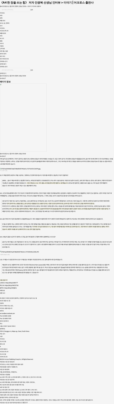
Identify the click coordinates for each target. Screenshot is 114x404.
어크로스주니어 (4, 31)
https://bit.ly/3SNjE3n (10, 288)
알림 (1, 41)
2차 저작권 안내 (4, 59)
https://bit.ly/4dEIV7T (11, 283)
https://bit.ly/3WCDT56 (11, 285)
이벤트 (2, 46)
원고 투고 (2, 56)
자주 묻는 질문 (4, 51)
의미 (1, 15)
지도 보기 (2, 334)
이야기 (2, 43)
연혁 (1, 18)
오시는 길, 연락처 (4, 23)
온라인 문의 (3, 54)
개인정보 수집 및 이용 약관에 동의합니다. (11, 402)
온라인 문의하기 (4, 321)
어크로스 (2, 28)
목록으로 (2, 290)
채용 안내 (2, 20)
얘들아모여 (3, 33)
